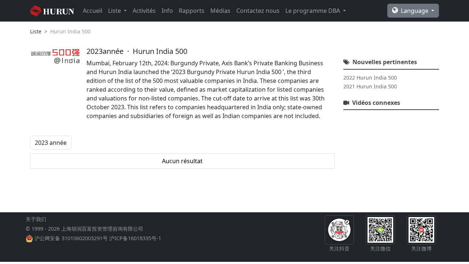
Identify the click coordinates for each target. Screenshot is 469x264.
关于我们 (36, 219)
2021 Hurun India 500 (370, 86)
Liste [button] (115, 11)
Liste (35, 31)
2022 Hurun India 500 (370, 77)
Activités (144, 11)
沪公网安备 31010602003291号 (71, 238)
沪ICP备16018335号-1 (135, 238)
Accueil (92, 11)
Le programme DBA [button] (313, 11)
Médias (220, 11)
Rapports (191, 11)
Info (167, 11)
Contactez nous (258, 11)
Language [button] (415, 11)
